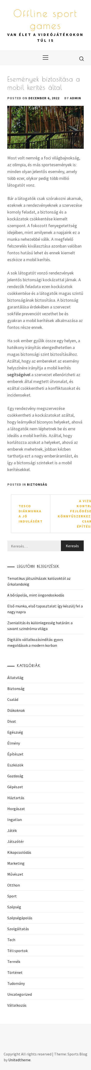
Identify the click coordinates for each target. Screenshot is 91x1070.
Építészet (15, 754)
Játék (12, 830)
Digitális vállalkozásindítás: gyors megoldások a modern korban (35, 642)
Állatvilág (15, 677)
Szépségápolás (19, 917)
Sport (12, 896)
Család (12, 699)
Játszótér (15, 841)
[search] (81, 58)
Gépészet (15, 786)
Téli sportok (17, 950)
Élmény (13, 743)
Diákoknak (16, 710)
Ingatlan (14, 819)
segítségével (18, 374)
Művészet (15, 874)
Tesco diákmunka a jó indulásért (31, 513)
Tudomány (16, 983)
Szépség (14, 906)
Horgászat (16, 808)
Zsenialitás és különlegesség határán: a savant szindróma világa (40, 625)
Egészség (15, 732)
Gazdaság (15, 775)
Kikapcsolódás (19, 852)
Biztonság (37, 484)
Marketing (16, 863)
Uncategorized (19, 994)
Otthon (13, 885)
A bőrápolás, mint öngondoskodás (35, 595)
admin (75, 98)
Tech (11, 939)
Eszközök (15, 765)
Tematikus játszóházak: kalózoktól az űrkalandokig (39, 581)
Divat (11, 721)
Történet (15, 972)
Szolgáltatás (18, 928)
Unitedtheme (19, 1059)
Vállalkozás (16, 1005)
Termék (13, 961)
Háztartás (15, 797)
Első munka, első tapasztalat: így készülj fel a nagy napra (45, 609)
